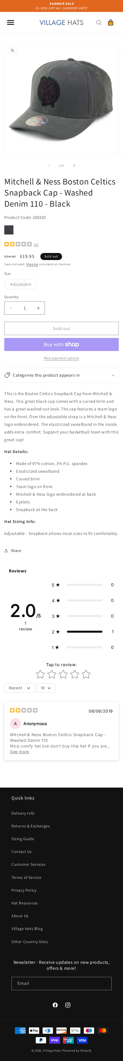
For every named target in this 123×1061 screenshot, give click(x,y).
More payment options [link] (61, 358)
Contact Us (21, 851)
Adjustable (23, 285)
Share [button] (16, 550)
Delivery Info (23, 813)
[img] (18, 245)
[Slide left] (49, 165)
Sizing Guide (22, 838)
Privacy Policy (23, 890)
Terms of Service (26, 877)
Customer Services (28, 864)
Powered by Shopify (77, 1050)
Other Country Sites (29, 941)
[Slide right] (74, 165)
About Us (20, 915)
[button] (10, 22)
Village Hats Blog (27, 928)
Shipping (32, 264)
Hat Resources (24, 903)
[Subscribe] (105, 983)
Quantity (11, 296)
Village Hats (52, 1050)
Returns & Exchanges (30, 826)
